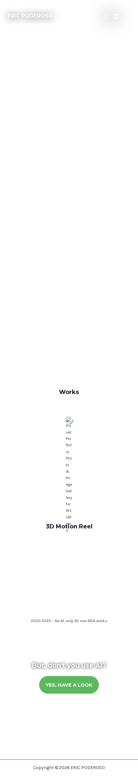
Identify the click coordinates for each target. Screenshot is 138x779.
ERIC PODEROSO (30, 16)
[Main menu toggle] (128, 16)
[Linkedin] (116, 16)
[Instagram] (107, 16)
